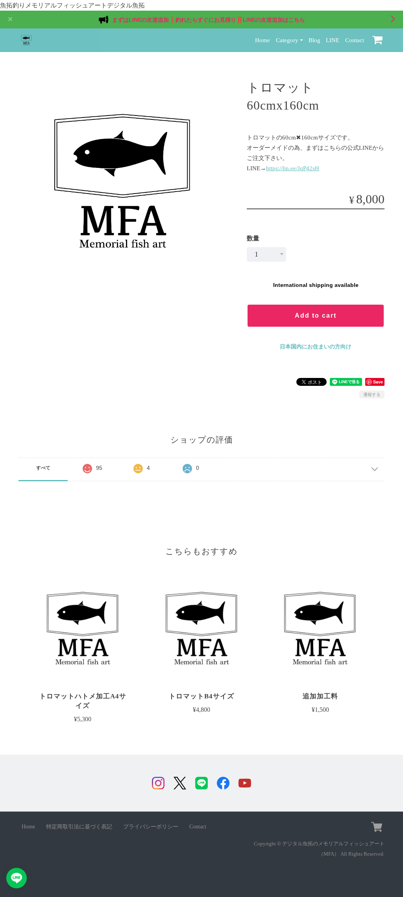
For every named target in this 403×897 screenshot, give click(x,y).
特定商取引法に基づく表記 (79, 827)
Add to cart (315, 315)
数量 (253, 238)
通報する (372, 394)
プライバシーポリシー (150, 827)
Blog (314, 40)
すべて (43, 468)
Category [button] (287, 40)
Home (262, 40)
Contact (354, 40)
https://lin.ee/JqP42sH (292, 168)
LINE (332, 40)
